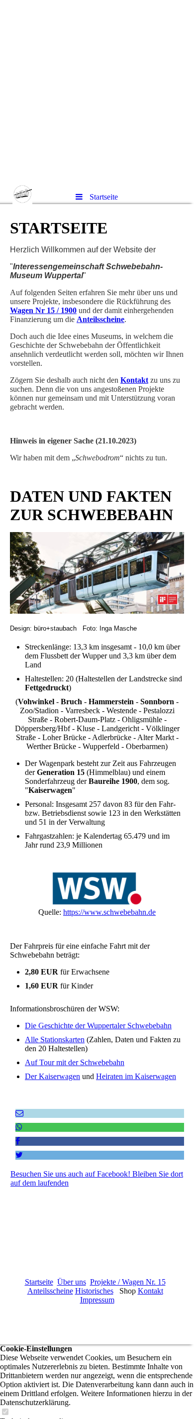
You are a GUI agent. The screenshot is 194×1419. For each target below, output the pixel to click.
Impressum (97, 1300)
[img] (97, 92)
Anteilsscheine (100, 319)
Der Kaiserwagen (52, 1076)
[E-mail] (19, 1113)
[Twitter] (19, 1155)
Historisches (94, 1291)
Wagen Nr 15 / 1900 (43, 310)
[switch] (5, 1412)
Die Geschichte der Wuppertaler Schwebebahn (98, 1025)
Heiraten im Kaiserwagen (136, 1076)
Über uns (71, 1282)
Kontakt (134, 380)
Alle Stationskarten (55, 1039)
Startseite (39, 1282)
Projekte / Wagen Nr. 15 (128, 1282)
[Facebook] (17, 1141)
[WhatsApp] (18, 1127)
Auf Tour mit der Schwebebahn (74, 1062)
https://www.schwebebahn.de (109, 912)
